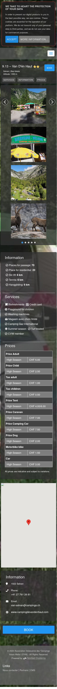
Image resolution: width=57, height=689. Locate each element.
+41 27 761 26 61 (21, 594)
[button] (52, 102)
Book (49, 67)
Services (8, 79)
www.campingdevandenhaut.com (29, 612)
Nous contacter (10, 670)
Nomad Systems (36, 658)
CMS (32, 670)
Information (25, 79)
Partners (24, 670)
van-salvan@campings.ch (25, 605)
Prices (41, 79)
